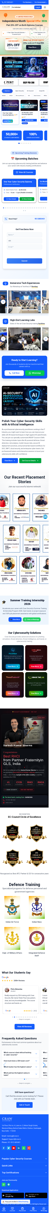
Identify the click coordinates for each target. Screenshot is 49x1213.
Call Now (15, 374)
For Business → (26, 2)
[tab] (6, 90)
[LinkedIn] (19, 1154)
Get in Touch (23, 1111)
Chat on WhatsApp (32, 622)
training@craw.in (13, 1142)
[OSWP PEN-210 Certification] (36, 81)
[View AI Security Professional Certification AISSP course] (23, 401)
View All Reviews (23, 1032)
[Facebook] (3, 1154)
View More (8, 461)
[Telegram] (8, 1190)
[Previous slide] (3, 301)
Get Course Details (29, 461)
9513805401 (39, 218)
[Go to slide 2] (24, 75)
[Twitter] (8, 1154)
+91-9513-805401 (13, 1148)
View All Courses (25, 171)
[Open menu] (43, 7)
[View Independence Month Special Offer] (23, 32)
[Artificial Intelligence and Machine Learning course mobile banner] (24, 67)
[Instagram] (29, 1154)
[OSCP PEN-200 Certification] (15, 81)
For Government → (39, 2)
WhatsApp (35, 374)
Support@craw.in (15, 1145)
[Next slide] (44, 301)
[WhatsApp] (24, 1154)
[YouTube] (13, 1154)
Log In (36, 7)
